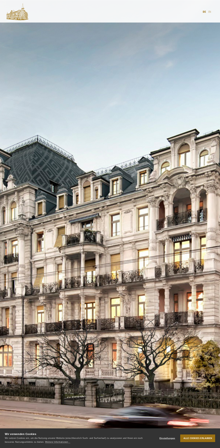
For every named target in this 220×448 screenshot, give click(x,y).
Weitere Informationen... (57, 442)
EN (209, 11)
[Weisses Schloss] (17, 11)
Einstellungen (167, 438)
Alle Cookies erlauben (197, 438)
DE (204, 11)
